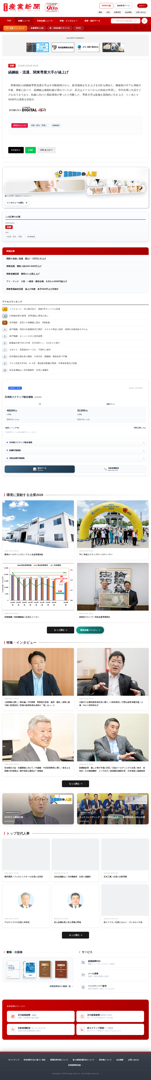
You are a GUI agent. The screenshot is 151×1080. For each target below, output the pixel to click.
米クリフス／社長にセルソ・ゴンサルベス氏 (123, 922)
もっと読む (59, 630)
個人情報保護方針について (83, 1060)
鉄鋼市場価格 (15, 450)
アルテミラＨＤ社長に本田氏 (17, 922)
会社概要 (120, 1060)
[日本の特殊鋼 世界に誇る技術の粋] (12, 970)
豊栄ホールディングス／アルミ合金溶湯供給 (23, 554)
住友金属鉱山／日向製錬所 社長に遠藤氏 (29, 370)
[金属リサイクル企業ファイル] (29, 970)
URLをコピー (46, 150)
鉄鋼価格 (55, 125)
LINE (30, 150)
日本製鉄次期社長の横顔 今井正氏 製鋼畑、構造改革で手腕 (38, 356)
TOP (9, 21)
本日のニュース (19, 125)
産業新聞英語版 (74, 1065)
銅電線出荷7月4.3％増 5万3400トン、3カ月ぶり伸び (34, 343)
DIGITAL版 (106, 6)
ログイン (142, 5)
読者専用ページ (123, 6)
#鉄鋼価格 (31, 236)
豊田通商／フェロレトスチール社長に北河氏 (23, 877)
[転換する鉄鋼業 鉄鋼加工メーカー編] (45, 970)
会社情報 (128, 12)
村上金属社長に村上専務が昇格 (67, 922)
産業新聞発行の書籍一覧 (60, 986)
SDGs (78, 28)
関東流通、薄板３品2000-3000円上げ (23, 266)
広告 (108, 12)
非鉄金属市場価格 (17, 458)
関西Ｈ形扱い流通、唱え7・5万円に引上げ (26, 258)
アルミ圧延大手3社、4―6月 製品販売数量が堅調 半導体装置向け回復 (43, 363)
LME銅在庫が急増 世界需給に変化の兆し (29, 316)
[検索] (144, 21)
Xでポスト (16, 150)
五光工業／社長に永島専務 (115, 877)
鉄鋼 (9, 227)
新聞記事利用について (59, 1060)
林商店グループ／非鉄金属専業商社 (94, 617)
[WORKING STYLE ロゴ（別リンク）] (61, 799)
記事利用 (117, 12)
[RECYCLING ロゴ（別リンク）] (136, 799)
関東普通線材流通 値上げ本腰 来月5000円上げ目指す (32, 289)
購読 (100, 12)
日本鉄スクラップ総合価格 (20, 442)
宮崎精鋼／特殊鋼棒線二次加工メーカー (21, 617)
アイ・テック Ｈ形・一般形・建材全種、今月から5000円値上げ (36, 281)
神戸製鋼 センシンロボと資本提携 (25, 336)
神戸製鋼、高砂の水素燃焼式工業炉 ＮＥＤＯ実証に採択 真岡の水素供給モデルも (48, 329)
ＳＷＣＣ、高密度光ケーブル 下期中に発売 (30, 349)
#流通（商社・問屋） (15, 236)
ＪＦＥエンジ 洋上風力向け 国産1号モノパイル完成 (34, 309)
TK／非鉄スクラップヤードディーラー (96, 554)
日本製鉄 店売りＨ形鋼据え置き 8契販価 (29, 322)
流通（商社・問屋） (39, 125)
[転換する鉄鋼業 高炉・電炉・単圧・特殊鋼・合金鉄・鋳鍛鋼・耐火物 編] (61, 970)
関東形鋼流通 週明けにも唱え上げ (23, 274)
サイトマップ (13, 1060)
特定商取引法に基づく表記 (34, 1060)
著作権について (105, 1060)
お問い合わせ (141, 12)
